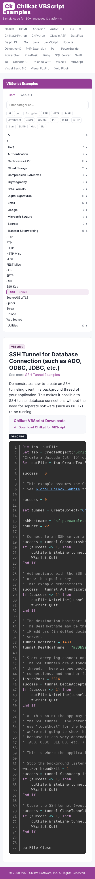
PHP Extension (36, 48)
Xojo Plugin (62, 68)
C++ (82, 29)
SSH (9, 281)
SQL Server (62, 55)
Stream (11, 308)
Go (26, 42)
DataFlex (77, 35)
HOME (23, 29)
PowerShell (12, 55)
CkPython (38, 35)
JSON (29, 119)
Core (12, 95)
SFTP (76, 119)
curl (18, 113)
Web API (26, 95)
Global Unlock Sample (58, 489)
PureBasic (31, 55)
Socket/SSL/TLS (17, 297)
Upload (11, 314)
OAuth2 (42, 119)
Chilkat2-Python (16, 35)
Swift (78, 55)
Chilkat (9, 29)
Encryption (31, 113)
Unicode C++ (41, 61)
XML (33, 126)
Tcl (6, 61)
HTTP (56, 113)
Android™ (39, 29)
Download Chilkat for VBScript (42, 427)
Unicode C (20, 61)
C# (72, 29)
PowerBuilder (70, 48)
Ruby (46, 55)
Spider (10, 303)
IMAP (68, 113)
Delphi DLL (12, 42)
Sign (11, 126)
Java (36, 42)
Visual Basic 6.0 (15, 68)
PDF (54, 119)
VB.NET (61, 61)
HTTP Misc (13, 253)
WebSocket (14, 319)
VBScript (77, 61)
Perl (53, 48)
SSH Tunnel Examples (42, 375)
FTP (45, 113)
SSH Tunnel (18, 292)
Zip (42, 126)
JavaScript (51, 42)
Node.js (68, 42)
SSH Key (12, 286)
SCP (9, 270)
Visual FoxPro (40, 68)
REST (65, 119)
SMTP (22, 126)
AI (9, 113)
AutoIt (54, 29)
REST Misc (13, 264)
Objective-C (13, 48)
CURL (10, 237)
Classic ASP (58, 35)
